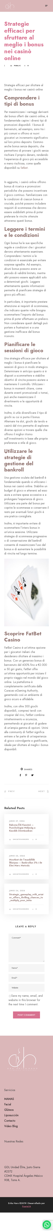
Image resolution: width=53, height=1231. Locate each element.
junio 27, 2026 (17, 821)
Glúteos (9, 1110)
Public (17, 65)
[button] (47, 1224)
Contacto (9, 1121)
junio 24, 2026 (17, 890)
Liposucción (11, 1115)
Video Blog (11, 1126)
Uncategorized (21, 839)
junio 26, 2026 (17, 856)
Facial (7, 1104)
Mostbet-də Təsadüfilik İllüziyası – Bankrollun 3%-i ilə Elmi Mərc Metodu (25, 862)
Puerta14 (26, 1206)
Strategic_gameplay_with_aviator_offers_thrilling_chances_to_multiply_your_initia (26, 897)
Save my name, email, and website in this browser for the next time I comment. (25, 1000)
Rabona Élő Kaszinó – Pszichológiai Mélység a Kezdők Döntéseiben (22, 827)
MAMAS (9, 1099)
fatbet (24, 168)
